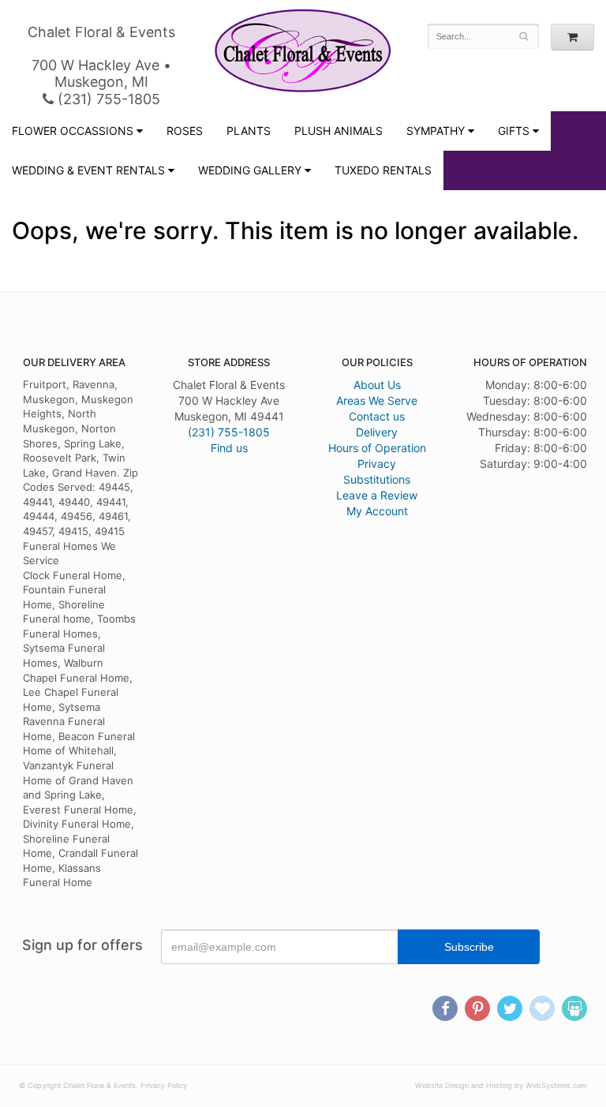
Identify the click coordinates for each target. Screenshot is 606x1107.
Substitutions (376, 479)
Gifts (513, 130)
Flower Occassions (72, 130)
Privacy (376, 463)
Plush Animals (338, 130)
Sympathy (435, 130)
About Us (377, 384)
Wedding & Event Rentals (88, 170)
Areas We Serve (376, 400)
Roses (184, 130)
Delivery (377, 432)
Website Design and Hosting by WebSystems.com (501, 1085)
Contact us (377, 416)
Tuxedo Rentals (383, 170)
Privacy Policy (163, 1085)
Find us (229, 447)
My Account (377, 511)
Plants (248, 130)
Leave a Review (376, 495)
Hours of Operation (377, 447)
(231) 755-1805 (107, 99)
